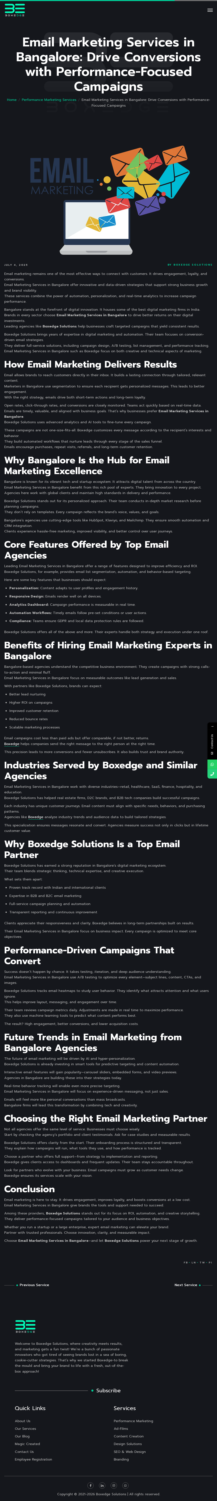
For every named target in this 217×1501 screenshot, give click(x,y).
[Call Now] (212, 774)
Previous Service (34, 1285)
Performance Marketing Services (49, 99)
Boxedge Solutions (193, 264)
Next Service (186, 1285)
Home (12, 99)
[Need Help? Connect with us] (212, 764)
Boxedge (11, 743)
